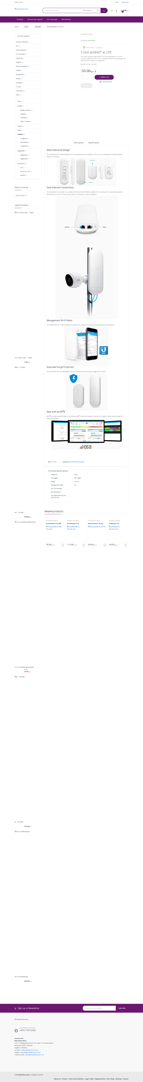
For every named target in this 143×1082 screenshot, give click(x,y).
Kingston (18, 62)
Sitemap (118, 1079)
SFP (21, 168)
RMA (91, 1079)
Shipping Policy (100, 1079)
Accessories (21, 163)
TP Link (18, 87)
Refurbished (66, 19)
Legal (87, 1079)
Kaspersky (19, 58)
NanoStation (89, 34)
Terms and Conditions (76, 1079)
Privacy (64, 1079)
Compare (99, 48)
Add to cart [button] (62, 545)
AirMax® (38, 27)
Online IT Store (19, 2)
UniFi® (20, 106)
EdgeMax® (21, 151)
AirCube (22, 175)
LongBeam (117, 521)
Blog (112, 1079)
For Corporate (52, 19)
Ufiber (19, 130)
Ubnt (26, 27)
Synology (19, 83)
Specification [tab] (93, 143)
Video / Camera (25, 121)
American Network (22, 42)
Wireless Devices (25, 110)
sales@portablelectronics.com (34, 1055)
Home (16, 27)
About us (57, 1079)
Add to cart (105, 77)
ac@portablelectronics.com (29, 1050)
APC (17, 46)
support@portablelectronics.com (31, 1052)
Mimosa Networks (22, 66)
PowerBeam (54, 521)
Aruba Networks (21, 50)
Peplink (18, 70)
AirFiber (20, 126)
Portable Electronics (23, 1075)
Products (20, 19)
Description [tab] (78, 143)
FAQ (108, 1079)
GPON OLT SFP (25, 171)
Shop (116, 2)
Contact (125, 1079)
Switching (23, 118)
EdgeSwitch (24, 155)
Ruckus (18, 78)
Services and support (35, 19)
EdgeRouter (24, 159)
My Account (125, 2)
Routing (22, 114)
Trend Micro (20, 91)
